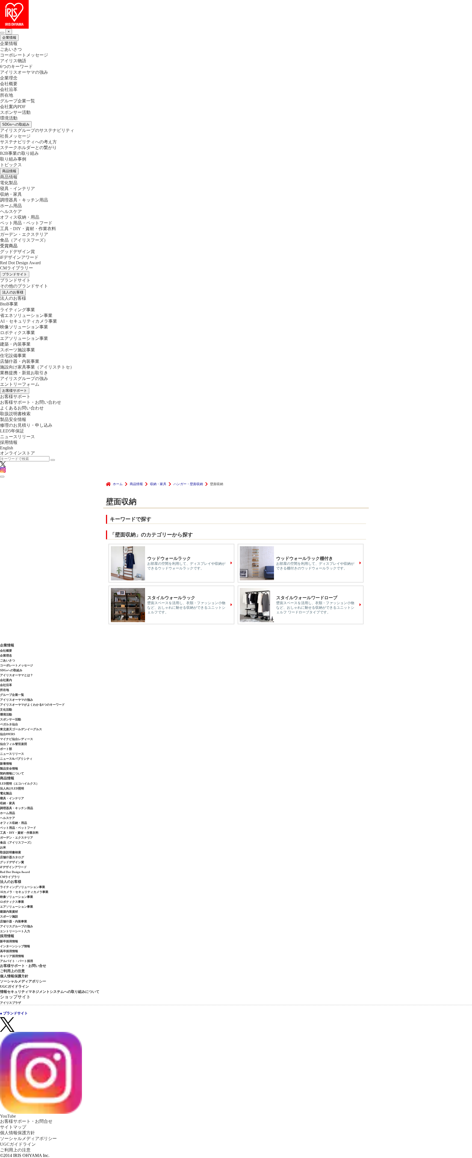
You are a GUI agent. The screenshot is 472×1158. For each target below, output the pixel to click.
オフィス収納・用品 (19, 217)
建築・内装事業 (15, 344)
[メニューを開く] (2, 476)
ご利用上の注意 (12, 971)
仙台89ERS (7, 734)
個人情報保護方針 (14, 976)
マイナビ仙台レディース (16, 739)
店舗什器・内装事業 (19, 361)
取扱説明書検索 (15, 413)
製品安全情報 (13, 419)
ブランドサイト (14, 274)
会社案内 (6, 680)
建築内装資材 (9, 911)
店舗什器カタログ (12, 857)
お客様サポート (14, 390)
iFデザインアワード (19, 257)
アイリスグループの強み (24, 378)
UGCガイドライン (14, 986)
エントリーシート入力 (15, 931)
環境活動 (8, 118)
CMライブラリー (16, 268)
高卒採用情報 (9, 951)
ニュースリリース (17, 436)
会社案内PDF (13, 106)
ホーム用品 (11, 205)
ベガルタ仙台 (9, 724)
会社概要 (8, 83)
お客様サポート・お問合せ (26, 1121)
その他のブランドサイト (24, 286)
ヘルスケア (11, 211)
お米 (3, 847)
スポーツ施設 (9, 916)
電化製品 (8, 182)
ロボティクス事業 (17, 332)
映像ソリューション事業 (24, 327)
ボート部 (6, 748)
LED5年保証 (12, 431)
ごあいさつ (11, 49)
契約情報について (12, 773)
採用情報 (8, 442)
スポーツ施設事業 (17, 350)
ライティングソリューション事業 (22, 887)
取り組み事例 (13, 159)
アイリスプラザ (10, 1002)
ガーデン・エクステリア (24, 234)
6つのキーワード (16, 66)
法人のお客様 (12, 292)
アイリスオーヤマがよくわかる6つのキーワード (32, 704)
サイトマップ (13, 1127)
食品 (24, 240)
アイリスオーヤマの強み (24, 72)
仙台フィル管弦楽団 (13, 744)
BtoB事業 (9, 304)
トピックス (11, 164)
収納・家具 (11, 194)
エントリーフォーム (19, 384)
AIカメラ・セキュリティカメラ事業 (24, 891)
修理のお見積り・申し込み (26, 425)
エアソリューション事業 (24, 338)
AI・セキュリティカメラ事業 (28, 321)
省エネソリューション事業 (26, 315)
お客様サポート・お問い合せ (23, 966)
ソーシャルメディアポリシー (23, 981)
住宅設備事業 (13, 355)
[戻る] (2, 33)
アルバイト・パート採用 (16, 961)
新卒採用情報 (9, 941)
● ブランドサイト (14, 1013)
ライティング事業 (17, 309)
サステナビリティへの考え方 (28, 141)
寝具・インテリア (17, 188)
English (6, 448)
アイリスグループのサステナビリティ (37, 130)
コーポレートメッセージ (24, 55)
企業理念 (8, 78)
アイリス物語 (13, 60)
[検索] (53, 460)
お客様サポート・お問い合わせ (30, 402)
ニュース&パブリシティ (16, 758)
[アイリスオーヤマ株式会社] (236, 14)
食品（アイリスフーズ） (16, 842)
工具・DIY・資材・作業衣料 (28, 228)
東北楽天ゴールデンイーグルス (21, 729)
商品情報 (9, 171)
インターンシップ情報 (15, 946)
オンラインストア (17, 453)
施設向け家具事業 (37, 367)
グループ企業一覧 (17, 101)
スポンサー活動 (15, 112)
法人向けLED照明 (12, 788)
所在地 (6, 95)
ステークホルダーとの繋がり (28, 147)
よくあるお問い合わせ (22, 408)
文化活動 (6, 709)
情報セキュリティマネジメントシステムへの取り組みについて (49, 992)
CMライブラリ (10, 876)
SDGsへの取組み (16, 124)
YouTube (8, 1116)
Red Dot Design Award (20, 262)
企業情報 (9, 37)
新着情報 (6, 763)
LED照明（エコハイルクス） (19, 783)
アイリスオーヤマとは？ (16, 675)
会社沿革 (8, 89)
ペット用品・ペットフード (26, 223)
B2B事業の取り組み (19, 153)
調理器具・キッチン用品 (24, 200)
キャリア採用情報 (12, 956)
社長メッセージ (15, 136)
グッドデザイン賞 (17, 251)
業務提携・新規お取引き (24, 372)
